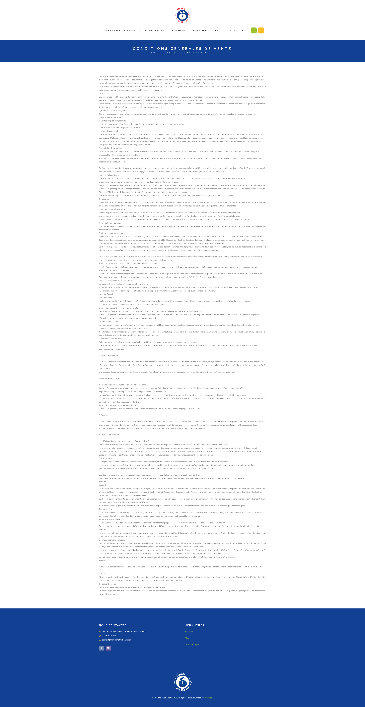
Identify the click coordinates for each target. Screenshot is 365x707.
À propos (189, 631)
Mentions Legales (192, 644)
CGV (187, 638)
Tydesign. (208, 697)
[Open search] (254, 30)
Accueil (157, 53)
